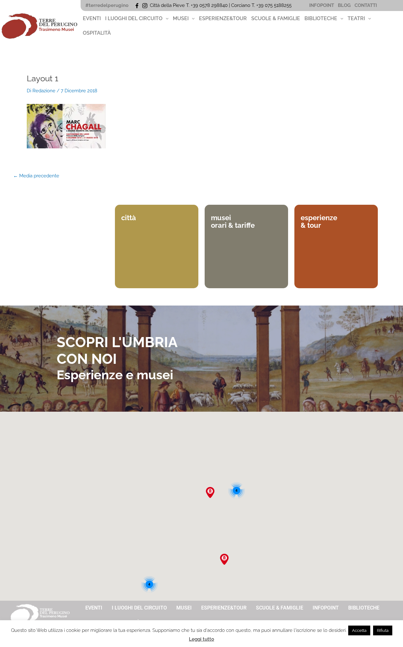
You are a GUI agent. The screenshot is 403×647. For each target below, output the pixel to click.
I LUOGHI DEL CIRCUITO (133, 18)
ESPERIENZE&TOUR (223, 18)
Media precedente (36, 176)
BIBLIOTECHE (320, 18)
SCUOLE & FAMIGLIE (275, 18)
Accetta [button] (359, 630)
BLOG (344, 5)
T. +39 (258, 5)
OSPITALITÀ (97, 33)
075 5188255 (279, 5)
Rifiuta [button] (383, 630)
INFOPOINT (321, 5)
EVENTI (92, 18)
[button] (137, 18)
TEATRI (356, 18)
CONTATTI (366, 5)
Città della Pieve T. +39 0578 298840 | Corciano (201, 5)
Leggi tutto (201, 639)
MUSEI (181, 18)
